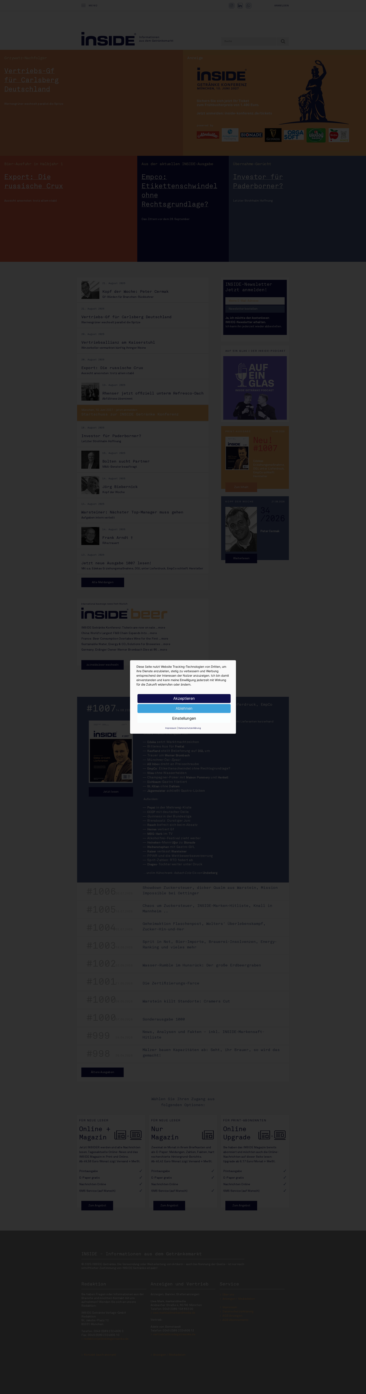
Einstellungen (184, 718)
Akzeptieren (184, 698)
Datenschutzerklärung (189, 728)
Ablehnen (184, 708)
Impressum (170, 728)
